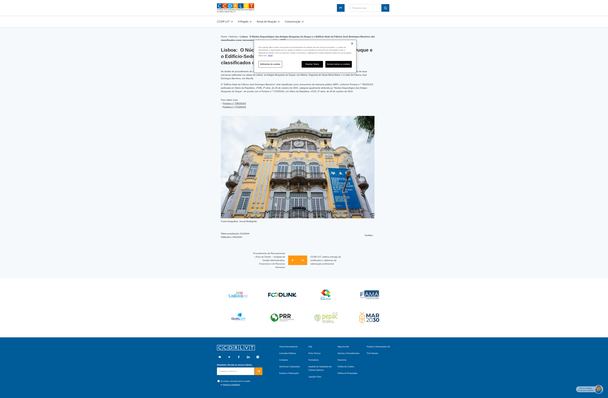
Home (224, 36)
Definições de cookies (270, 64)
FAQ (310, 347)
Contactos (283, 360)
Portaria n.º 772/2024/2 (234, 107)
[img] (235, 8)
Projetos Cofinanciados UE (378, 347)
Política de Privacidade (347, 373)
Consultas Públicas (287, 353)
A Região (243, 21)
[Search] (385, 8)
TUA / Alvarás (372, 353)
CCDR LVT (223, 21)
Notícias (233, 36)
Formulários (313, 360)
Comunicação (293, 21)
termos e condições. (231, 385)
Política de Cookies (346, 367)
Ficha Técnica (314, 353)
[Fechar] (352, 43)
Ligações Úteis (314, 377)
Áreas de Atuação (267, 21)
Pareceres (342, 360)
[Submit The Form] (258, 371)
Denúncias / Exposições (289, 367)
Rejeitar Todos (312, 64)
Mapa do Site (343, 347)
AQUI (270, 56)
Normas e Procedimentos (348, 353)
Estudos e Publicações (289, 373)
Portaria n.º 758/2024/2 (234, 103)
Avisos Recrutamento (288, 347)
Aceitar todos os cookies (338, 64)
